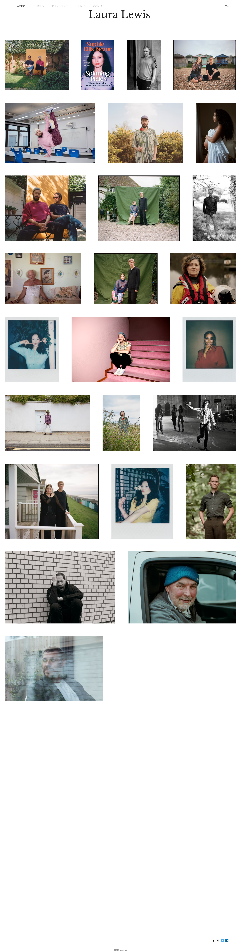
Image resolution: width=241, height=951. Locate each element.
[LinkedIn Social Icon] (226, 940)
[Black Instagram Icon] (217, 940)
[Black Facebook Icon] (213, 940)
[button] (226, 6)
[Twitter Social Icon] (222, 940)
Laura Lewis (119, 14)
